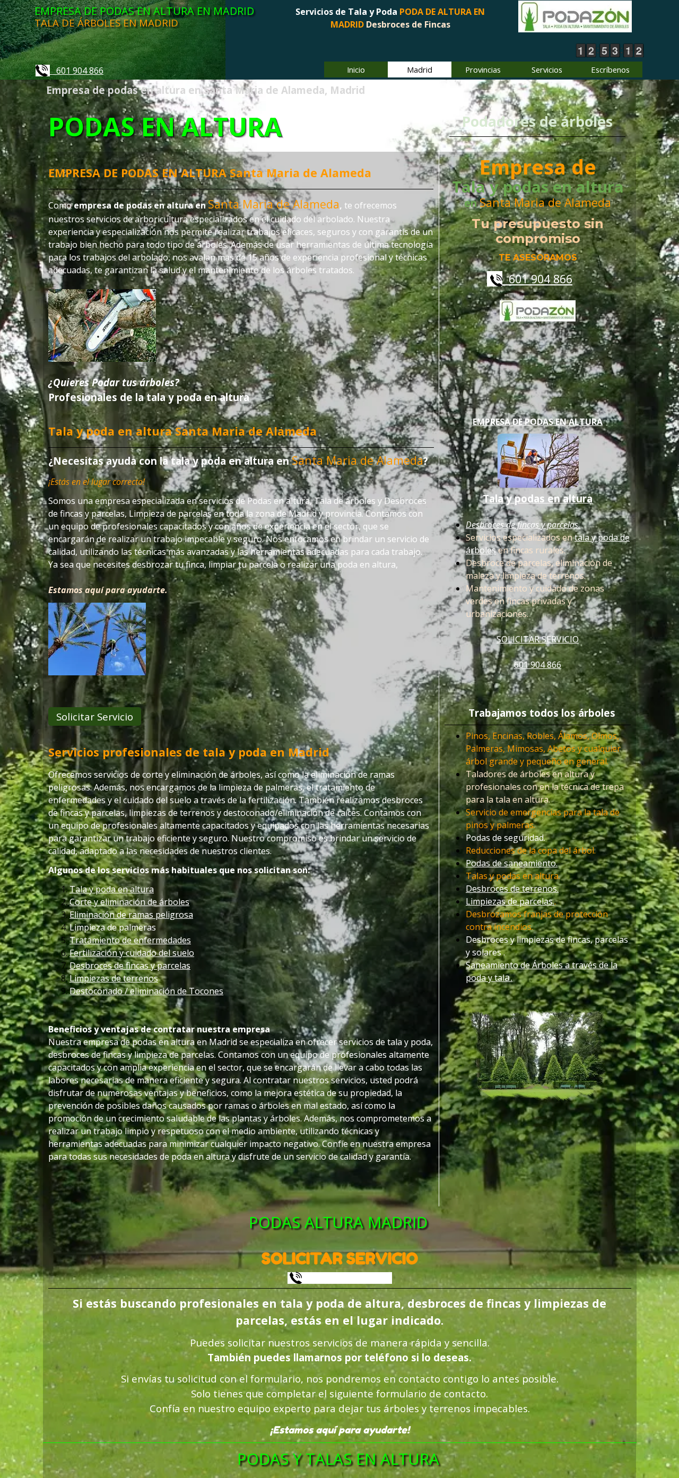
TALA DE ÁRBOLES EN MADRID (106, 22)
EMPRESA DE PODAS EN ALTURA (538, 422)
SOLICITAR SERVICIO (538, 639)
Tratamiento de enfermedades (130, 940)
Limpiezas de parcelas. (510, 902)
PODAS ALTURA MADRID (338, 1222)
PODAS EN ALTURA (165, 126)
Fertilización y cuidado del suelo (131, 953)
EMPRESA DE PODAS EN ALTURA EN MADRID (144, 11)
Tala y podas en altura (538, 498)
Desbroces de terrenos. (512, 889)
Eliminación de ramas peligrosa (131, 914)
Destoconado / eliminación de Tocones (146, 991)
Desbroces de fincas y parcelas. (523, 525)
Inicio (356, 69)
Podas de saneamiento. (512, 864)
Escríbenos (610, 69)
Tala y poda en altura (111, 889)
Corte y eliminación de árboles (129, 902)
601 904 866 (76, 70)
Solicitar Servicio (94, 716)
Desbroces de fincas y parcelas (129, 965)
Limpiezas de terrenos (113, 978)
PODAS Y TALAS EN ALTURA (338, 1459)
